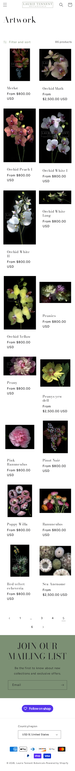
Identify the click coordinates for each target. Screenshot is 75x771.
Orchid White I (55, 171)
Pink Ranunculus (17, 462)
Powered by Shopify (57, 763)
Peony (12, 383)
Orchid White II (18, 254)
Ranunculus (53, 524)
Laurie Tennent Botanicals (30, 763)
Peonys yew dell (52, 398)
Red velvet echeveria (16, 586)
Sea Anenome (54, 584)
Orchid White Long (54, 213)
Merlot (12, 88)
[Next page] (43, 627)
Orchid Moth (53, 88)
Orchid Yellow (19, 337)
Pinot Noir (51, 460)
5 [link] (64, 618)
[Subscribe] (62, 685)
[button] (5, 4)
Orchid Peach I (19, 169)
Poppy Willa (17, 524)
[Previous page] (9, 618)
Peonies (49, 316)
